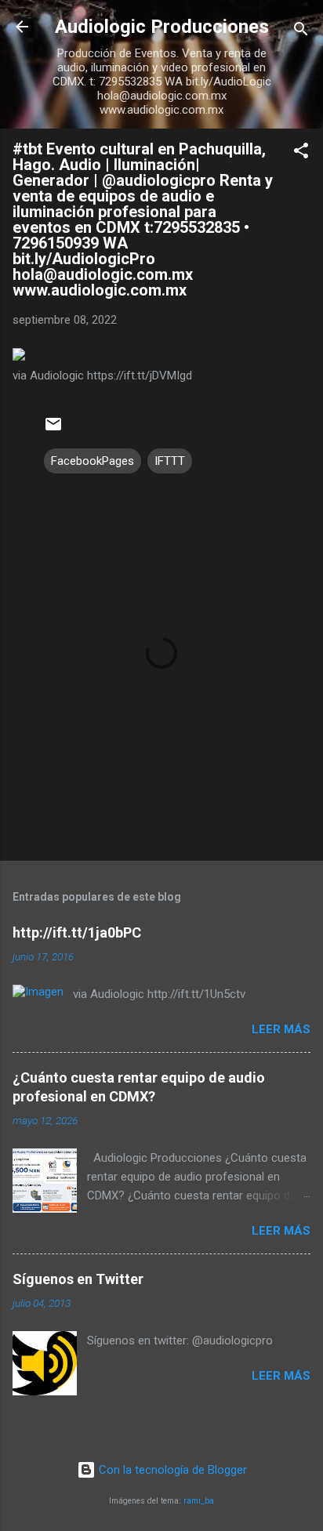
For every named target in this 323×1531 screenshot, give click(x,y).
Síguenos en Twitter (78, 1279)
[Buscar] (301, 32)
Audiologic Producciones (162, 27)
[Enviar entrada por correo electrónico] (53, 430)
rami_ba (198, 1501)
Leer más (281, 1029)
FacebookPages (92, 461)
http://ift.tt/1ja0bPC (77, 932)
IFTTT (169, 461)
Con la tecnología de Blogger (171, 1470)
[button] (301, 153)
